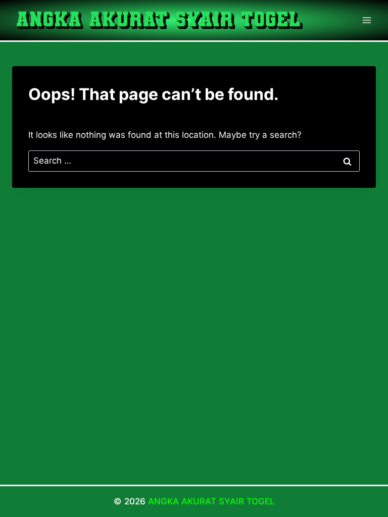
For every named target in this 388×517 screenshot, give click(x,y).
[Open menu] (366, 20)
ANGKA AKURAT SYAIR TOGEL (211, 501)
